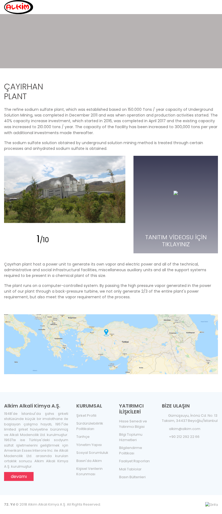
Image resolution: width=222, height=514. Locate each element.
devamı (19, 476)
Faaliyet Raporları (134, 461)
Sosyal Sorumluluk (92, 452)
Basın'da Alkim (89, 460)
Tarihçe (83, 436)
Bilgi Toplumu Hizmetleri (130, 437)
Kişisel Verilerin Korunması (89, 471)
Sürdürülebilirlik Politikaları (89, 426)
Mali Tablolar (130, 469)
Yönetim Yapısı (89, 444)
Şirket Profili (86, 415)
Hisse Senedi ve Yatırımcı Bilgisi (133, 424)
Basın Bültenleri (132, 477)
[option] (65, 189)
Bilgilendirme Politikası (130, 450)
